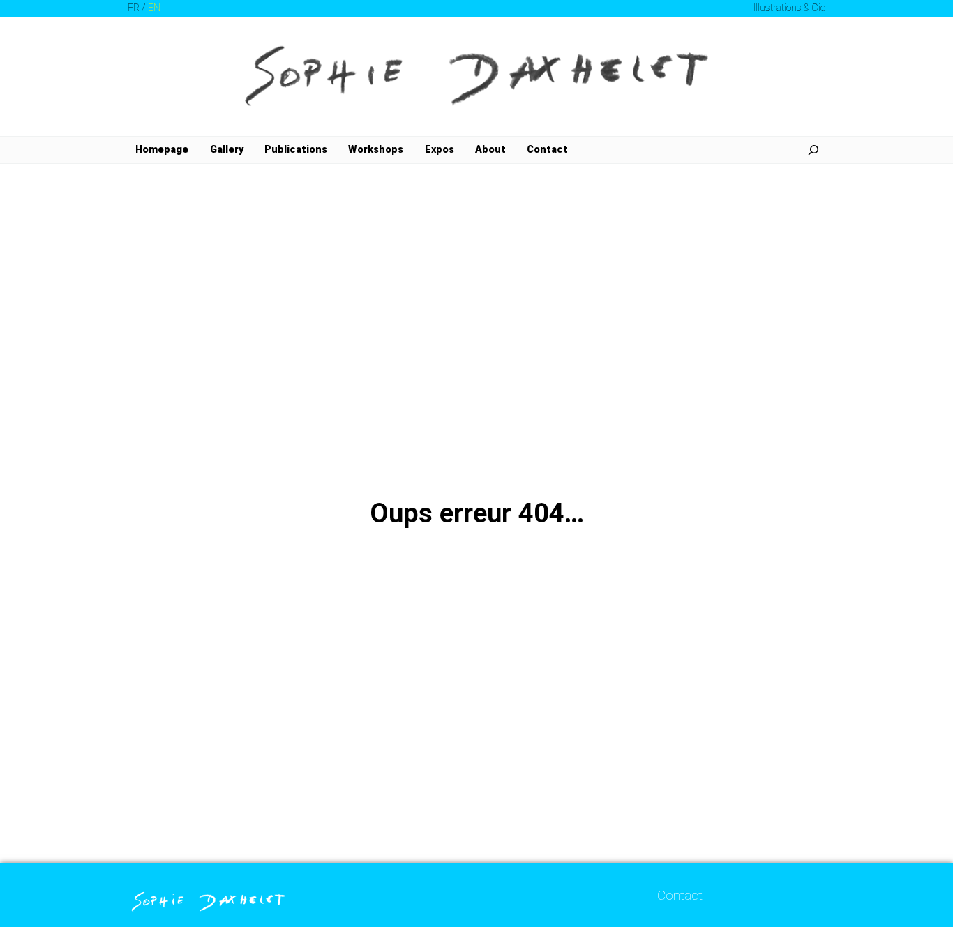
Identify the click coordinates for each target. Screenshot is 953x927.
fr (134, 8)
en (154, 8)
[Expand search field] (813, 150)
